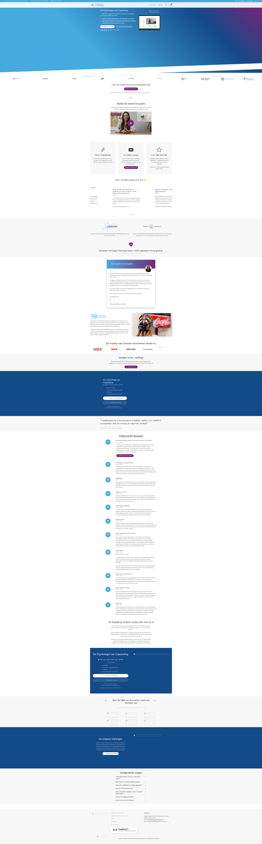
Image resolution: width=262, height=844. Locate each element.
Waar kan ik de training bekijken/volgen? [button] (128, 782)
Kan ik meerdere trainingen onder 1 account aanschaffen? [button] (129, 792)
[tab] (125, 214)
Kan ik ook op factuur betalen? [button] (125, 800)
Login (166, 4)
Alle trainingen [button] (152, 4)
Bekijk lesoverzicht (108, 26)
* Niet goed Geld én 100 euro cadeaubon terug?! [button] (128, 777)
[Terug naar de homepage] (97, 5)
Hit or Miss (114, 824)
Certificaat (160, 4)
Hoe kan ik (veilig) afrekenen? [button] (125, 797)
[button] (88, 198)
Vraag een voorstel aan (111, 753)
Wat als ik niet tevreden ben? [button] (124, 788)
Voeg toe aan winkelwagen (125, 26)
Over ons (114, 821)
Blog (112, 818)
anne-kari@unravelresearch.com (155, 819)
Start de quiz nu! (132, 366)
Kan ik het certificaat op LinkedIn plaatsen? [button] (129, 785)
